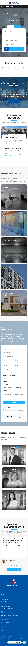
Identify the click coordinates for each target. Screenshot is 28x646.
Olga (13, 469)
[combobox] (14, 31)
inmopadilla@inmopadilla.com (11, 615)
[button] (10, 565)
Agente (5, 381)
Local (3, 624)
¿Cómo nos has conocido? (9, 375)
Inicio (3, 594)
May (13, 492)
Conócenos (5, 599)
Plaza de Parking (6, 630)
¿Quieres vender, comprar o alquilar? (12, 387)
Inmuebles (4, 596)
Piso (3, 628)
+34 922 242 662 (8, 6)
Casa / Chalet (5, 622)
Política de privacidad (13, 639)
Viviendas (4, 632)
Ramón (13, 447)
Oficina (3, 626)
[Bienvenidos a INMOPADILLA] (14, 3)
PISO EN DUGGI (11, 138)
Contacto (4, 601)
